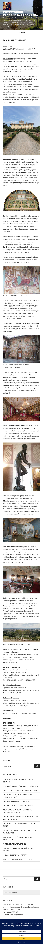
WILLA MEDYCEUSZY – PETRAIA (19, 49)
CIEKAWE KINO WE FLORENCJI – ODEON (18, 806)
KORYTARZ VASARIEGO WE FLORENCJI (17, 859)
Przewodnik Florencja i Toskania (20, 14)
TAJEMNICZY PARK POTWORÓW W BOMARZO (20, 786)
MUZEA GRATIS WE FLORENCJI (14, 844)
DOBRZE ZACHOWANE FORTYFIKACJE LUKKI (20, 790)
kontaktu (6, 751)
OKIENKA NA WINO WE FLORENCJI (16, 801)
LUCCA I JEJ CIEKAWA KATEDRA (15, 855)
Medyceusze (8, 59)
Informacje (7, 718)
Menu (23, 32)
